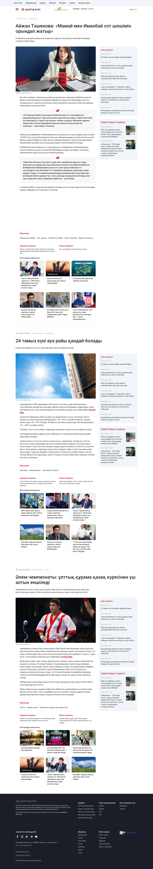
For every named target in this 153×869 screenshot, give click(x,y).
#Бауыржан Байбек (27, 238)
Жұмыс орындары (105, 847)
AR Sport (62, 3)
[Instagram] (22, 837)
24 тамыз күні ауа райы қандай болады (116, 57)
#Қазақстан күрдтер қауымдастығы (54, 707)
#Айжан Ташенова (85, 238)
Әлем (80, 853)
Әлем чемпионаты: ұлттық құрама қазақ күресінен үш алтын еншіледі (116, 67)
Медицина (123, 806)
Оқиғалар (81, 847)
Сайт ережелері (104, 844)
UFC (100, 815)
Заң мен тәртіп (84, 3)
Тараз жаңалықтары (85, 818)
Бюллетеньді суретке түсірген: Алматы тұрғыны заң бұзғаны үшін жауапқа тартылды (116, 100)
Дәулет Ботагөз (24, 333)
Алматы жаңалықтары (86, 809)
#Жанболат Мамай (55, 238)
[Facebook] (17, 836)
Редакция (102, 838)
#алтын (23, 707)
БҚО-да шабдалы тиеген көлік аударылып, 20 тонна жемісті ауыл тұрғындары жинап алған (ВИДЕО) (111, 133)
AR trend (52, 3)
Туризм (122, 809)
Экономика (82, 841)
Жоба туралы (103, 835)
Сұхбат (80, 850)
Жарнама (102, 841)
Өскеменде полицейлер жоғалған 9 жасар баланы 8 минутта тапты (117, 112)
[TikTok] (27, 836)
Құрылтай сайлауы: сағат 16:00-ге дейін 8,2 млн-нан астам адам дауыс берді (76, 482)
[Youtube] (36, 837)
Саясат (80, 838)
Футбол (101, 806)
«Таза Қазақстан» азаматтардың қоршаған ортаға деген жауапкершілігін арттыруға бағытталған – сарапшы (38, 483)
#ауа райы (24, 470)
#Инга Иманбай (70, 238)
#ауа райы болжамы (50, 470)
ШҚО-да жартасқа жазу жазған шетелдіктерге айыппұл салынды (114, 77)
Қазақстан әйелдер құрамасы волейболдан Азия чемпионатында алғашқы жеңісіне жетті (37, 720)
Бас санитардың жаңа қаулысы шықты (73, 249)
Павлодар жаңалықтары (86, 815)
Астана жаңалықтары (85, 806)
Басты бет (18, 3)
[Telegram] (31, 837)
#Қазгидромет (35, 470)
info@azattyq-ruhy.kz (23, 855)
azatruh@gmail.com (22, 852)
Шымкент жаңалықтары (86, 812)
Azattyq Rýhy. (67, 657)
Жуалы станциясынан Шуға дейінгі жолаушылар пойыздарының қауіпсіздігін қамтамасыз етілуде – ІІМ (38, 251)
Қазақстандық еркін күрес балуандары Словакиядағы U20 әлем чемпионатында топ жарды (75, 721)
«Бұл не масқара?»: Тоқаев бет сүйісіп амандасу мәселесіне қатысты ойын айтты (117, 88)
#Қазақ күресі (32, 707)
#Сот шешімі (42, 238)
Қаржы (43, 3)
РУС (135, 10)
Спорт (47, 570)
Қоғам (72, 3)
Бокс (100, 812)
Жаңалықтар (31, 3)
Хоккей (101, 809)
